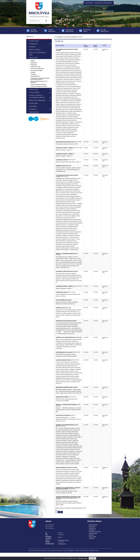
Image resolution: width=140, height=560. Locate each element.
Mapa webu (92, 526)
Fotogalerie (33, 109)
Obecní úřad (67, 36)
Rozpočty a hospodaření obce (37, 68)
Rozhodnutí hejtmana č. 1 (63, 415)
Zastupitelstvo (34, 62)
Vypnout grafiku (89, 2)
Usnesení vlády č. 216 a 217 (63, 165)
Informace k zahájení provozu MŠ (66, 320)
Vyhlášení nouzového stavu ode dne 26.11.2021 (67, 50)
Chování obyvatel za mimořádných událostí (37, 96)
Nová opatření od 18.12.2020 (63, 300)
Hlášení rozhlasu (34, 30)
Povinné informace (35, 76)
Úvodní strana (34, 41)
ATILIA (71, 550)
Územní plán (33, 103)
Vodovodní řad (34, 112)
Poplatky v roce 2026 (35, 66)
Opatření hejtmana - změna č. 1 (65, 286)
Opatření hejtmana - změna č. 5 (65, 153)
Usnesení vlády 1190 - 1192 (63, 307)
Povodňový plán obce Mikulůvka (38, 84)
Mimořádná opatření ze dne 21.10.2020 (67, 387)
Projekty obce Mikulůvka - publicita (39, 86)
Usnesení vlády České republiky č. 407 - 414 (67, 425)
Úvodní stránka (93, 524)
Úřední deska (74, 36)
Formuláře (33, 72)
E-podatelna (33, 74)
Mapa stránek (98, 2)
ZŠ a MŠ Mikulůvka (105, 30)
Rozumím (92, 558)
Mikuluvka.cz (60, 36)
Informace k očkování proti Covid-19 (67, 271)
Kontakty (33, 60)
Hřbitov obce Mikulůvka (37, 100)
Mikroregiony (33, 89)
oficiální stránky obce (39, 14)
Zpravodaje (33, 106)
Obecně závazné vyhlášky (37, 70)
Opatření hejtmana (62, 159)
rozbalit (28, 36)
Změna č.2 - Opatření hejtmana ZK (66, 253)
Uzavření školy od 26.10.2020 (64, 352)
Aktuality (32, 47)
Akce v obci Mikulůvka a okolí (37, 54)
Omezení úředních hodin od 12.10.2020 (66, 467)
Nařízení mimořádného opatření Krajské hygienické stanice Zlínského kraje (68, 497)
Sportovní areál (86, 30)
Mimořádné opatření (62, 396)
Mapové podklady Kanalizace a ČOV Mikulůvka (39, 81)
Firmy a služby (34, 92)
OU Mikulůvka (62, 543)
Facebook (91, 538)
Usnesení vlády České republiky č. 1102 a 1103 (69, 337)
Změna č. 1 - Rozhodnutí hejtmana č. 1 (67, 404)
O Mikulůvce (33, 44)
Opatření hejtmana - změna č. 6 (65, 147)
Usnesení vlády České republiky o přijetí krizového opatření (68, 488)
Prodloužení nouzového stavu (65, 141)
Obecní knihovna (51, 30)
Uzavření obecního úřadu (63, 360)
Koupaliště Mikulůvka (70, 30)
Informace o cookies (82, 558)
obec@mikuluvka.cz (63, 540)
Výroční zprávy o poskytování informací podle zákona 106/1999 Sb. (40, 78)
